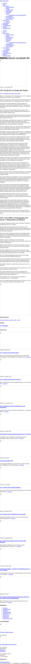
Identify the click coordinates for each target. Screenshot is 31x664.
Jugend (7, 13)
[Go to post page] (13, 86)
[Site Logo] (4, 0)
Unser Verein (6, 6)
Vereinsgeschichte (10, 7)
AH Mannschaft (9, 10)
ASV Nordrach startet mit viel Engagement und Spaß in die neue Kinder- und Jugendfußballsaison (14, 597)
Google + (15, 320)
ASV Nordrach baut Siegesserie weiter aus (10, 379)
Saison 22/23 (6, 614)
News (4, 4)
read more (28, 357)
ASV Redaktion (5, 93)
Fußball (7, 8)
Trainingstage (6, 23)
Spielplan (8, 21)
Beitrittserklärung (7, 28)
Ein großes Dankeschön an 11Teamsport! (8, 644)
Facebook (2, 320)
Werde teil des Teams (8, 618)
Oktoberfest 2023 (7, 613)
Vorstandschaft (9, 16)
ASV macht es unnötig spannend (6, 632)
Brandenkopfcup (7, 609)
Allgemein (11, 93)
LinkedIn (10, 320)
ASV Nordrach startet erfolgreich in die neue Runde (13, 514)
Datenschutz (3, 651)
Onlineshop (5, 24)
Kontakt (5, 27)
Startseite (5, 3)
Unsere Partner (9, 19)
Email (18, 320)
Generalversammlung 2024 (6, 460)
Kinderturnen (9, 11)
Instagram (7, 662)
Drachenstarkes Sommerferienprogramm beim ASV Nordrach (15, 434)
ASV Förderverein (10, 17)
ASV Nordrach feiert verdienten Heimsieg (10, 487)
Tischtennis (8, 12)
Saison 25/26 (6, 20)
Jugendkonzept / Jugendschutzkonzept (17, 15)
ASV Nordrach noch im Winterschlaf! (9, 352)
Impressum (2, 650)
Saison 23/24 (6, 616)
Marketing (5, 610)
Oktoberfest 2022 (7, 612)
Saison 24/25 (17, 93)
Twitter (6, 320)
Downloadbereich (7, 25)
